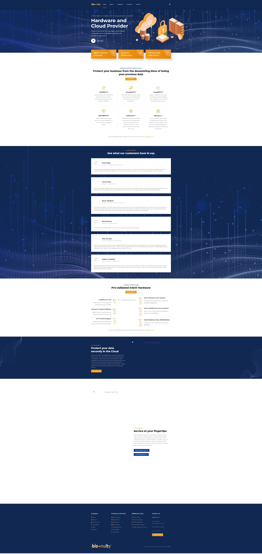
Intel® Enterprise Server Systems (155, 298)
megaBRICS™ (158, 92)
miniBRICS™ (103, 92)
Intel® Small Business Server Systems (156, 308)
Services (129, 4)
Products (119, 4)
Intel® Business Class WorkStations (157, 320)
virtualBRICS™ (131, 92)
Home (104, 4)
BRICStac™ (158, 116)
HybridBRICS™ (103, 115)
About (111, 4)
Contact (138, 4)
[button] (131, 79)
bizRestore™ (131, 116)
